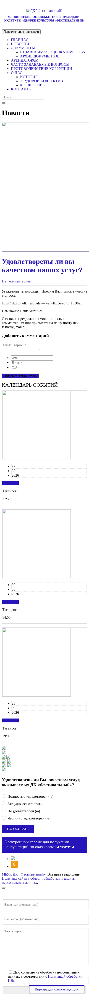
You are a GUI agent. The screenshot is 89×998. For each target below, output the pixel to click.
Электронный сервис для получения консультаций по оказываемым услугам (39, 844)
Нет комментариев (16, 281)
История (29, 77)
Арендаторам (24, 60)
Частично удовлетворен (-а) (28, 818)
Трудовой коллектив (41, 81)
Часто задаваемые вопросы (40, 64)
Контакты (21, 89)
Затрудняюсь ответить (24, 804)
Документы (23, 48)
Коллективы (33, 85)
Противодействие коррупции (41, 69)
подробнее (10, 483)
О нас (16, 73)
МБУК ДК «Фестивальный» (24, 874)
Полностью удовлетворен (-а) (30, 796)
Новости (20, 44)
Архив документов (40, 56)
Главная (20, 40)
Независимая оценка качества (52, 52)
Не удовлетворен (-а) (23, 811)
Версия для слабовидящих (57, 989)
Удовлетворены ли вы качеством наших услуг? (42, 265)
